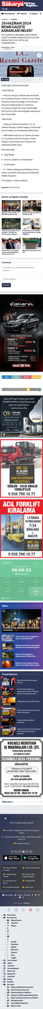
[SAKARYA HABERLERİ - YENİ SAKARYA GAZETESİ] (19, 4)
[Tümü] (40, 802)
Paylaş (6, 79)
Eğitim (13, 947)
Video (9, 963)
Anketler (11, 976)
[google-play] (31, 858)
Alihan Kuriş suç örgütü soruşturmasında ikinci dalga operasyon (10, 252)
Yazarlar (23, 14)
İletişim (10, 982)
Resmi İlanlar (9, 14)
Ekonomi (14, 950)
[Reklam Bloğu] (21, 333)
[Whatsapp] (27, 851)
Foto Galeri (12, 960)
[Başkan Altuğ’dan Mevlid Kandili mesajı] (31, 206)
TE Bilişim (27, 903)
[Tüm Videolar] (40, 606)
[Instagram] (19, 851)
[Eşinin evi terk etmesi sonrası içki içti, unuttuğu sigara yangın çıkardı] (8, 664)
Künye (34, 14)
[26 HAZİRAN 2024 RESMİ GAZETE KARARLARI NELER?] (21, 64)
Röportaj (11, 971)
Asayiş (13, 942)
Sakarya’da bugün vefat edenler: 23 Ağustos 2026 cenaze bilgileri (11, 232)
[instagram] (23, 910)
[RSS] (31, 851)
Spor (13, 955)
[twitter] (16, 910)
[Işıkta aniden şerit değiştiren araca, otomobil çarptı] (8, 638)
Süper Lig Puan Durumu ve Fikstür (24, 998)
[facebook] (9, 910)
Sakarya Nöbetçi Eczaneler (10, 869)
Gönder (6, 285)
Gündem (14, 944)
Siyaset (14, 952)
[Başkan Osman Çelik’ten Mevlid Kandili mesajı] (11, 206)
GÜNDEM (14, 19)
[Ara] (3, 9)
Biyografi (11, 974)
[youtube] (30, 910)
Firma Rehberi (13, 968)
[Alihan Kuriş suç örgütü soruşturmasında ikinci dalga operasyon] (11, 243)
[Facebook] (12, 851)
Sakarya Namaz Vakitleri (9, 875)
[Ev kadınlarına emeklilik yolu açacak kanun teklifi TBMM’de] (31, 224)
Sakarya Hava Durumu (32, 868)
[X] (16, 851)
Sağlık (13, 958)
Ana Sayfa (11, 915)
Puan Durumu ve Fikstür (9, 882)
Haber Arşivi (29, 887)
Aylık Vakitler (7, 598)
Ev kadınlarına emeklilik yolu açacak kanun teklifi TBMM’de (31, 232)
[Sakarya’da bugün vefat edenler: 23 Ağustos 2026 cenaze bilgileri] (11, 224)
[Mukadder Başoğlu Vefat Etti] (31, 243)
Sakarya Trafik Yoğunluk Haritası (28, 875)
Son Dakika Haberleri (12, 887)
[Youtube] (23, 851)
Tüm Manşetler (30, 881)
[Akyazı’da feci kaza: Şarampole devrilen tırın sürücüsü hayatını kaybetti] (8, 646)
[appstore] (12, 858)
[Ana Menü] (6, 9)
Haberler (4, 19)
